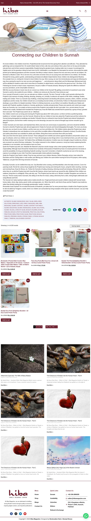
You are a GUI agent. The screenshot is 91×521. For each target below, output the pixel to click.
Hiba (37, 203)
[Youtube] (25, 513)
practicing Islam (22, 214)
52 (53, 327)
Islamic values (9, 210)
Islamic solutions (38, 207)
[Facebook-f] (11, 513)
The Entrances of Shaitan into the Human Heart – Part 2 (64, 421)
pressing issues (16, 216)
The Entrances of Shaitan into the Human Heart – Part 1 (18, 467)
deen (35, 201)
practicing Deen (10, 214)
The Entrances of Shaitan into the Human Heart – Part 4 (64, 375)
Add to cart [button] (6, 274)
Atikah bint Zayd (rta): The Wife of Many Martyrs (16, 375)
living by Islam (20, 210)
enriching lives (17, 203)
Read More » (4, 385)
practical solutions (37, 212)
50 (47, 327)
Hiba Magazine (35, 519)
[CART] (85, 11)
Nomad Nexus (67, 519)
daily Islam (29, 201)
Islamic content (17, 205)
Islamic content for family (33, 205)
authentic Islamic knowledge (14, 201)
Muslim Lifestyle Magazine (20, 212)
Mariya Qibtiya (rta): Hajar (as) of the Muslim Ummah (63, 467)
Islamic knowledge (24, 207)
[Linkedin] (20, 513)
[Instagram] (15, 513)
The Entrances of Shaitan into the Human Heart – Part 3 (18, 421)
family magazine (29, 203)
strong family (27, 216)
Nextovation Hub (55, 519)
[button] (47, 11)
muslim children (31, 210)
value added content (23, 218)
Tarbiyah (12, 218)
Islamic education (10, 207)
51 (50, 327)
